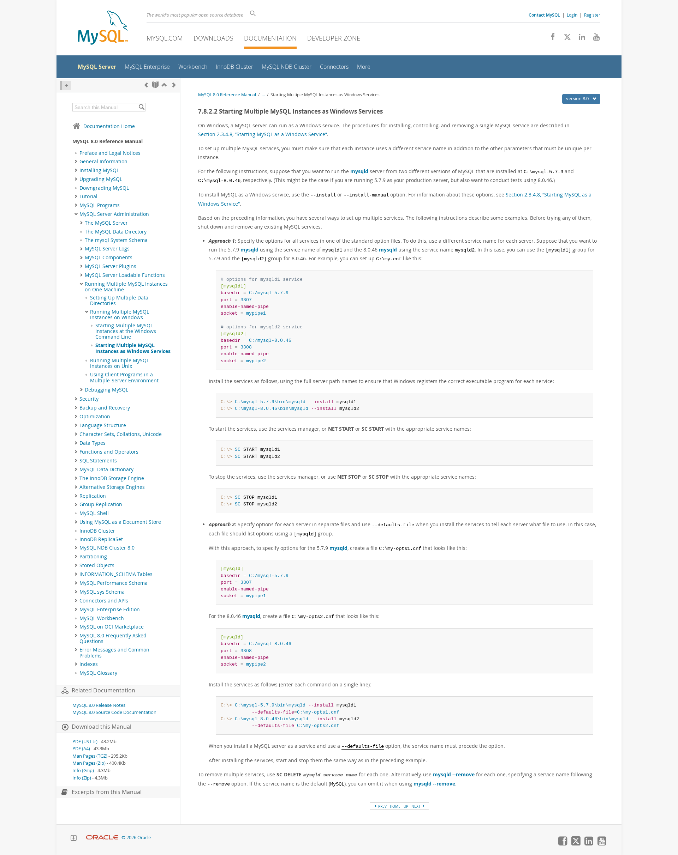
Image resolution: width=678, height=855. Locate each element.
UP (406, 806)
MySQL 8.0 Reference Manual (227, 94)
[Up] (164, 85)
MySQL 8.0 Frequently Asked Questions (113, 638)
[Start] (155, 85)
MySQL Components (108, 257)
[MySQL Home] (102, 28)
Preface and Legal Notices (110, 153)
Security (89, 399)
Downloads (213, 38)
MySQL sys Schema (102, 592)
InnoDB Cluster (97, 531)
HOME (395, 806)
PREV (382, 806)
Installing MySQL (99, 170)
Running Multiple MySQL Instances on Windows (119, 315)
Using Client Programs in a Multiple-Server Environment (124, 377)
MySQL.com (165, 38)
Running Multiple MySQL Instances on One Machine (126, 287)
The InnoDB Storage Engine (111, 478)
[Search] (141, 107)
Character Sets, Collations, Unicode (120, 434)
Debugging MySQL (106, 390)
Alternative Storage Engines (112, 487)
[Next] (174, 85)
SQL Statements (98, 460)
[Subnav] (76, 161)
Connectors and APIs (103, 601)
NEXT (416, 806)
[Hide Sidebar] (65, 85)
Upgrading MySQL (100, 179)
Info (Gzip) (83, 771)
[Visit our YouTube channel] (593, 39)
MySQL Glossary (98, 673)
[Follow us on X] (564, 39)
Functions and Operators (108, 452)
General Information (103, 161)
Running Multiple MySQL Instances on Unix (119, 363)
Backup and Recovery (104, 408)
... (263, 94)
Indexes (88, 664)
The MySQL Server (106, 223)
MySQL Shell (94, 513)
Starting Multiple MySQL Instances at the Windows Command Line (125, 331)
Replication (92, 496)
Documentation (270, 38)
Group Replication (100, 504)
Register (592, 15)
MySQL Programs (99, 205)
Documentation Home (109, 126)
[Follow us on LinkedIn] (579, 39)
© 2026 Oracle (136, 838)
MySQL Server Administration (114, 214)
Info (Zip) (81, 778)
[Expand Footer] (73, 839)
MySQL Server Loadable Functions (125, 275)
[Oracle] (102, 838)
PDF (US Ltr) (84, 742)
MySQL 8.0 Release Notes (98, 705)
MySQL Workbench (101, 618)
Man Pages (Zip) (89, 763)
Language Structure (102, 425)
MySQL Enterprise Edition (109, 609)
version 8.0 (578, 98)
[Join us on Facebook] (550, 39)
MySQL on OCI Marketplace (111, 627)
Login (572, 15)
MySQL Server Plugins (110, 266)
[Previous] (146, 85)
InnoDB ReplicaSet (101, 539)
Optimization (94, 416)
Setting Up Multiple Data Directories (119, 301)
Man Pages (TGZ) (89, 756)
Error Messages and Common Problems (114, 653)
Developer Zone (333, 38)
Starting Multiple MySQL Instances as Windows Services (133, 348)
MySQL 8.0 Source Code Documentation (114, 712)
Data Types (92, 443)
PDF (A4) (81, 749)
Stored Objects (96, 565)
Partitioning (93, 556)
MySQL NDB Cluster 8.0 (107, 548)
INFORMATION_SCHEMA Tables (116, 574)
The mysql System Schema (116, 240)
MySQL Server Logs (107, 248)
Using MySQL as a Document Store (120, 522)
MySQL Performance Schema (113, 583)
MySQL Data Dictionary (106, 469)
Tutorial (88, 196)
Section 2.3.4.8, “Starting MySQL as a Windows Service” (262, 134)
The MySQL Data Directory (116, 232)
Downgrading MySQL (104, 188)
